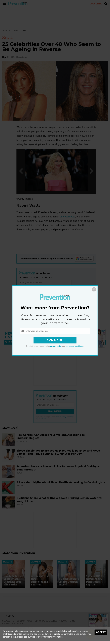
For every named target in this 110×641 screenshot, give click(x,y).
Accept (101, 632)
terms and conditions (74, 346)
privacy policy (56, 346)
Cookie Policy (37, 636)
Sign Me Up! (55, 340)
